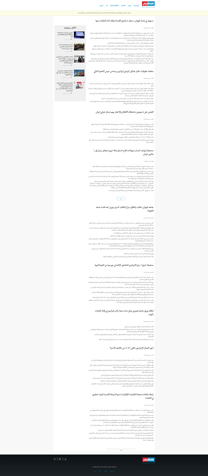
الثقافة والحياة (114, 5)
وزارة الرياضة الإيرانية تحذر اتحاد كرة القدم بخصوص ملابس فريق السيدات (66, 47)
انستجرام (62, 459)
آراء (107, 5)
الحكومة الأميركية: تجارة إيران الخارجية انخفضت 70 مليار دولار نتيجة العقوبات (64, 73)
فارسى (94, 471)
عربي (100, 471)
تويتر (54, 459)
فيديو (101, 5)
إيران (129, 5)
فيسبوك (57, 459)
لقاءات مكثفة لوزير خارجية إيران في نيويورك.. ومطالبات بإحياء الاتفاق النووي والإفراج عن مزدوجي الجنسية (64, 60)
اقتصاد (123, 5)
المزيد (121, 450)
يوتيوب (65, 459)
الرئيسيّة (136, 5)
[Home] (147, 4)
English (105, 471)
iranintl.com (91, 13)
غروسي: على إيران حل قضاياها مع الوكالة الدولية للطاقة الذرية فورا (65, 34)
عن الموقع (112, 471)
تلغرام (59, 459)
